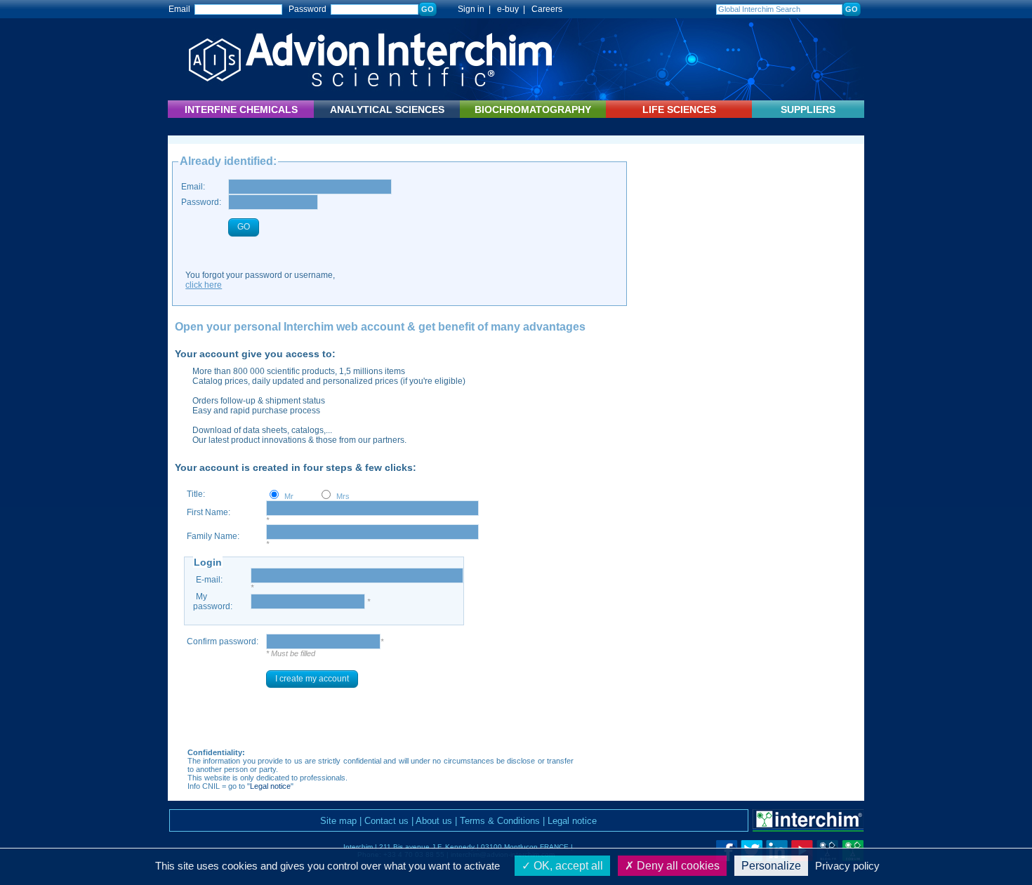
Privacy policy (847, 866)
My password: (212, 601)
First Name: (208, 512)
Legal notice (270, 786)
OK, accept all (567, 866)
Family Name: (213, 536)
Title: (196, 494)
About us (434, 821)
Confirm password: (222, 641)
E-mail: (209, 580)
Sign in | (468, 9)
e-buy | (513, 9)
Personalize (771, 866)
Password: (201, 202)
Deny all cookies (677, 866)
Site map (338, 821)
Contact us (386, 821)
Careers (546, 9)
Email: (193, 187)
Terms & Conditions (500, 821)
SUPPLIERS (808, 109)
